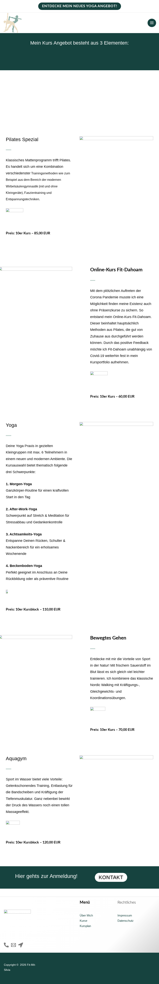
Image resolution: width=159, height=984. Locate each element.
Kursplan (85, 926)
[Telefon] (6, 945)
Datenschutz (126, 920)
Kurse (83, 920)
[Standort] (20, 945)
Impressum (125, 915)
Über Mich (86, 915)
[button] (79, 6)
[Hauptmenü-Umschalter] (152, 23)
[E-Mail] (13, 945)
